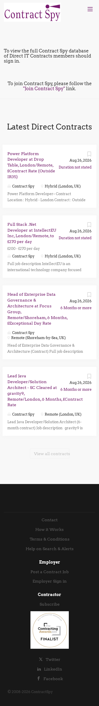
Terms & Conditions (50, 539)
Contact (50, 519)
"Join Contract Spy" (44, 88)
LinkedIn (53, 669)
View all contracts (51, 453)
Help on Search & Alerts (50, 548)
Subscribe (50, 604)
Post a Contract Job (49, 571)
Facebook (53, 678)
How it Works (49, 529)
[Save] (89, 155)
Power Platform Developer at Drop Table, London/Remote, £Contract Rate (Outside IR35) (31, 165)
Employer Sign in (49, 581)
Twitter (53, 659)
